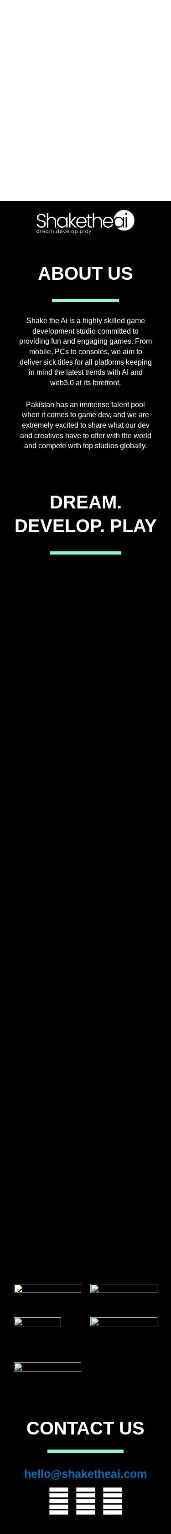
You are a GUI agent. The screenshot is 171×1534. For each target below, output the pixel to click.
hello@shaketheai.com (85, 1473)
